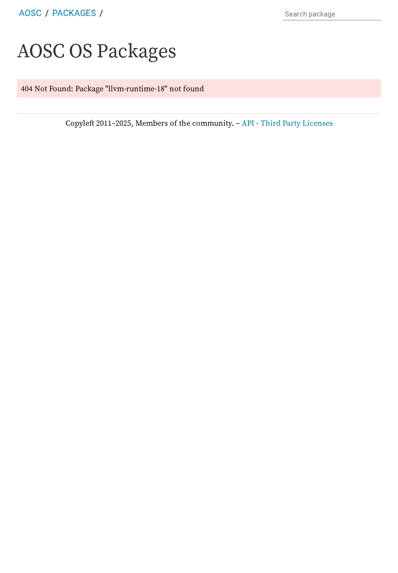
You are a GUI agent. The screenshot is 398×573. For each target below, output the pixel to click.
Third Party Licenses (297, 123)
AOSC (30, 13)
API (248, 123)
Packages (74, 13)
